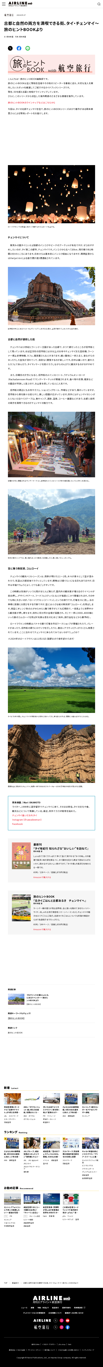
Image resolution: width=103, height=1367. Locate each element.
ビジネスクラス (87, 1165)
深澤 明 (51, 1216)
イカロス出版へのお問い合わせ (68, 1350)
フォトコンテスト (10, 1223)
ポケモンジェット (30, 1119)
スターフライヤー (10, 1119)
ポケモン (32, 1116)
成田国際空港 (29, 1223)
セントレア (86, 1116)
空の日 (45, 1163)
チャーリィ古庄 (34, 1216)
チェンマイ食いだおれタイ (24, 815)
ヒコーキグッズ (68, 1219)
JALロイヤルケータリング (32, 1167)
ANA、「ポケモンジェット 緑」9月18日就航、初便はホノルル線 (32, 1110)
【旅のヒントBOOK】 (34, 1004)
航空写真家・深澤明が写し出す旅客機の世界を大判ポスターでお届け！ (51, 1210)
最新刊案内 (66, 1307)
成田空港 (54, 1160)
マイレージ (51, 1116)
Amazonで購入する (42, 877)
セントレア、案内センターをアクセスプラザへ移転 (90, 1110)
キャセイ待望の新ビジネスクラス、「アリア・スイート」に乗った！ (90, 1154)
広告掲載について (55, 1313)
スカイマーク (13, 1116)
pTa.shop (62, 1344)
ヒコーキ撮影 (28, 1220)
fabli (45, 1216)
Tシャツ (70, 1216)
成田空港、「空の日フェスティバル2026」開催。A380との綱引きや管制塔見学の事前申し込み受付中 (51, 1154)
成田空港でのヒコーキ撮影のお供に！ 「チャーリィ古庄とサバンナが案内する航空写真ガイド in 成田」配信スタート (32, 1210)
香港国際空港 (87, 1178)
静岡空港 (71, 1116)
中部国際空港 (9, 1226)
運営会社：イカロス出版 (17, 1350)
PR (44, 1116)
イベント (46, 1160)
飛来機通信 (78, 1307)
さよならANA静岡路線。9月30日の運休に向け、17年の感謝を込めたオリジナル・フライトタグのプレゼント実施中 (71, 1110)
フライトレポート (88, 1169)
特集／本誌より (43, 1307)
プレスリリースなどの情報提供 (34, 1313)
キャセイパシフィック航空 (90, 1161)
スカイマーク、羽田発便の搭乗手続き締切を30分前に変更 (71, 1154)
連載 (32, 1307)
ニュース (24, 1307)
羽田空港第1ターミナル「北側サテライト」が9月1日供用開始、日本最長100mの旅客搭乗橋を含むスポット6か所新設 (12, 1110)
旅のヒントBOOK (15, 1032)
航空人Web (35, 1344)
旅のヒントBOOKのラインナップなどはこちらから (31, 102)
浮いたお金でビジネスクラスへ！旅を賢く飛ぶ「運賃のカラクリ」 (51, 1110)
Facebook (17, 823)
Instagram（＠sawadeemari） (27, 819)
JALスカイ (27, 1163)
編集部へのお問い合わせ (74, 1313)
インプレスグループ (88, 1350)
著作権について (50, 1350)
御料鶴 (26, 1172)
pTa (64, 1216)
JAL (5, 1116)
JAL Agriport (33, 1160)
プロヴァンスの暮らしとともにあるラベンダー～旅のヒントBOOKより (37, 998)
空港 (77, 1219)
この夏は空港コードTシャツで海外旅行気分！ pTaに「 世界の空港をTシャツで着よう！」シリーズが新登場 (71, 1210)
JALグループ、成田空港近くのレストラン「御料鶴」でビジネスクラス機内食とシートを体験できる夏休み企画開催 (32, 1154)
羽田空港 (7, 1122)
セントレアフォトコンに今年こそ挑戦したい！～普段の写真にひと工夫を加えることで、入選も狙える (12, 1210)
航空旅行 (46, 1122)
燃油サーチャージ (49, 1119)
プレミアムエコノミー (89, 1172)
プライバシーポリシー (35, 1350)
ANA (25, 1116)
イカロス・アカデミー (49, 1344)
